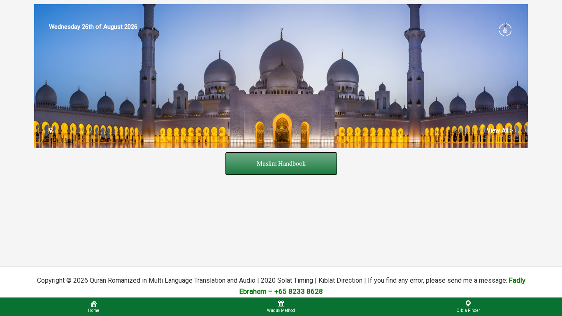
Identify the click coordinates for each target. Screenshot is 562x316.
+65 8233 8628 (298, 291)
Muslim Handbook (281, 163)
